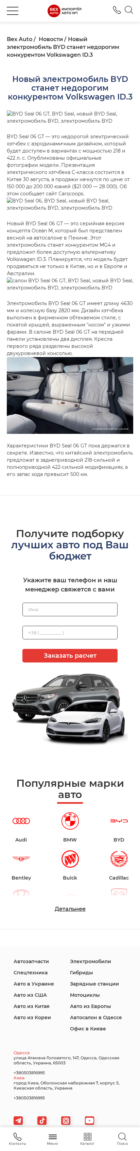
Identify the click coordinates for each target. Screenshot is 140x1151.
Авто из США (30, 995)
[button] (12, 11)
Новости (51, 39)
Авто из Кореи (32, 1017)
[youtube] (89, 1120)
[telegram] (18, 1120)
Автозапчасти (31, 961)
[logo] (64, 11)
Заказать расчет (70, 655)
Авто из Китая (32, 1006)
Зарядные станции (94, 984)
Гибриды (81, 973)
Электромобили (90, 961)
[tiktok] (42, 1120)
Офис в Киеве (88, 1029)
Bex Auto (19, 39)
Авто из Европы (90, 1006)
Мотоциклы (85, 995)
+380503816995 (117, 10)
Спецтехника (31, 973)
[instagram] (65, 1120)
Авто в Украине (34, 984)
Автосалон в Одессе (96, 1017)
